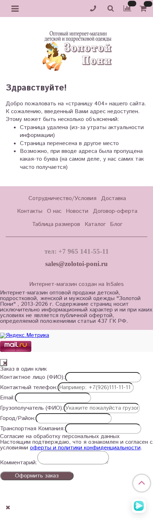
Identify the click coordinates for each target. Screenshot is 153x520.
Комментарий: (18, 463)
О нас (54, 211)
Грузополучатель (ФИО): (32, 408)
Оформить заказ (37, 476)
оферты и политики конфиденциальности (85, 448)
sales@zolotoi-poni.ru (76, 263)
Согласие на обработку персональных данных (60, 436)
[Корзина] (144, 8)
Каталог (95, 224)
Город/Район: (18, 418)
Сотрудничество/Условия (62, 198)
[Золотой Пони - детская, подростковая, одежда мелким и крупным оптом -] (76, 49)
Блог (116, 224)
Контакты (29, 211)
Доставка (113, 198)
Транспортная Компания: (32, 429)
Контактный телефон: (29, 388)
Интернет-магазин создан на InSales (76, 284)
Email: (7, 398)
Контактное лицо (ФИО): (32, 377)
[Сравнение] (127, 8)
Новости (77, 211)
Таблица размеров (56, 224)
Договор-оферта (115, 211)
